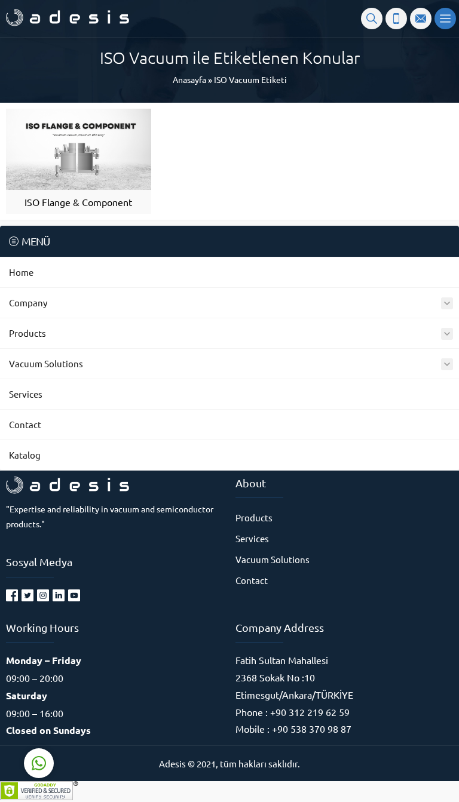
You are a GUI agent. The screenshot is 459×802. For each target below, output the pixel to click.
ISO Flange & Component (78, 202)
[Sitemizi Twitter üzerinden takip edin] (27, 595)
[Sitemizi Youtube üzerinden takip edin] (74, 595)
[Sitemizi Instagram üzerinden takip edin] (43, 595)
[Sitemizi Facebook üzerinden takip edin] (12, 595)
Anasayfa (189, 79)
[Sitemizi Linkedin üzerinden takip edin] (59, 595)
